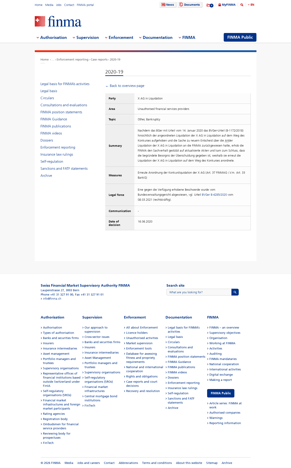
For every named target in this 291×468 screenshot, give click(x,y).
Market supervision (139, 343)
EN (252, 4)
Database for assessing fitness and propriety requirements (141, 358)
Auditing (215, 353)
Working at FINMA (222, 343)
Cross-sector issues (97, 337)
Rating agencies (54, 413)
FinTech (48, 443)
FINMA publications (55, 126)
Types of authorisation (58, 332)
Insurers (48, 343)
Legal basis (48, 91)
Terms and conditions (157, 463)
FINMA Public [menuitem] (240, 37)
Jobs (58, 5)
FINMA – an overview (224, 327)
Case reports (99, 59)
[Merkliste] (208, 5)
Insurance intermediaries (60, 348)
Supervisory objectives (224, 332)
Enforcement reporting (72, 59)
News (170, 4)
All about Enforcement (142, 327)
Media (49, 5)
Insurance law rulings (56, 154)
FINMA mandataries (223, 359)
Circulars (47, 98)
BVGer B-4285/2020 (214, 194)
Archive (46, 175)
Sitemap (212, 463)
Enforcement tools (139, 348)
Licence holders (137, 332)
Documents (192, 4)
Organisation (218, 338)
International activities (225, 369)
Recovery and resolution (143, 391)
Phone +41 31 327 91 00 (57, 294)
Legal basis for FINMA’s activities (64, 84)
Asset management (56, 353)
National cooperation (224, 364)
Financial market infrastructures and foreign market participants (61, 404)
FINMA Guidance (53, 119)
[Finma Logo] (58, 22)
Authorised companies (224, 412)
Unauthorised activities (142, 338)
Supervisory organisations (61, 368)
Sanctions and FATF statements (64, 168)
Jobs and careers (88, 463)
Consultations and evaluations (63, 105)
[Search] (242, 6)
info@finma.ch (52, 298)
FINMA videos (51, 133)
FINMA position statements (61, 112)
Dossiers (46, 140)
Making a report (220, 380)
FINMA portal (85, 5)
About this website (189, 463)
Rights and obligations (142, 376)
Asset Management (98, 357)
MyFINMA (229, 4)
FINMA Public (221, 393)
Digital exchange (221, 374)
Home (39, 5)
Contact (69, 5)
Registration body (55, 419)
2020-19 (115, 59)
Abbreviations (128, 463)
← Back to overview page (124, 85)
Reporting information (225, 423)
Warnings (216, 418)
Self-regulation (51, 161)
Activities (215, 348)
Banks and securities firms (61, 338)
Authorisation (52, 327)
